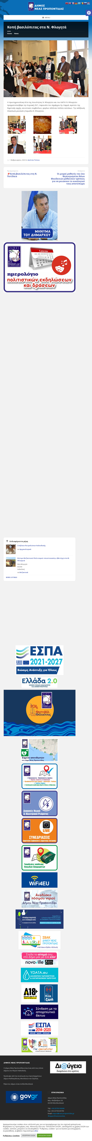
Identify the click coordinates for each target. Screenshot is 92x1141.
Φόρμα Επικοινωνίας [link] (56, 1116)
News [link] (16, 33)
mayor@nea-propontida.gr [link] (63, 1113)
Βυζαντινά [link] (24, 572)
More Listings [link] (11, 577)
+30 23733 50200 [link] (57, 1108)
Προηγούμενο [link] (12, 171)
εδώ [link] (36, 1131)
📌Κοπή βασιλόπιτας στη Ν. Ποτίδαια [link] (22, 175)
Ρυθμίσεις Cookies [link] (11, 1135)
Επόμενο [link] (81, 171)
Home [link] (9, 33)
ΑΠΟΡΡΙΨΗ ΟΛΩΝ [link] (28, 1135)
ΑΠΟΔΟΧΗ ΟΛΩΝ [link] (44, 1135)
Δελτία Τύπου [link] (34, 160)
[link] (89, 13)
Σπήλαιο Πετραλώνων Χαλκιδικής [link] (31, 545)
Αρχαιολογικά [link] (25, 549)
